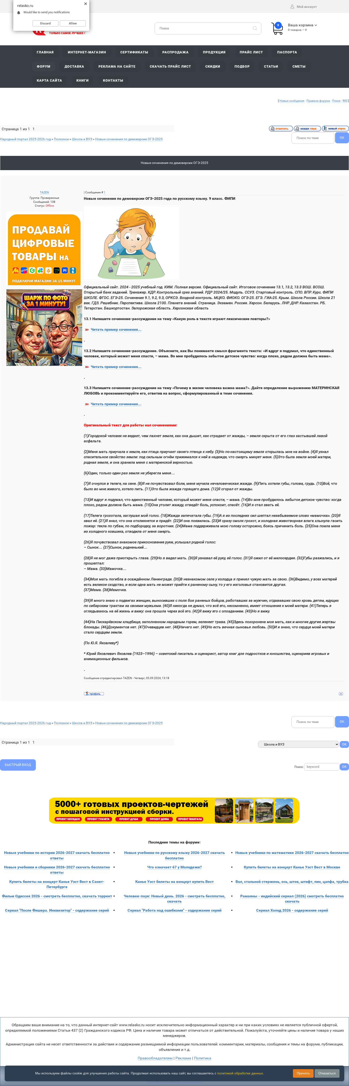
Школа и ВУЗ (82, 139)
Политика (202, 1058)
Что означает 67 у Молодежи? (174, 867)
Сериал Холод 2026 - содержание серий (292, 910)
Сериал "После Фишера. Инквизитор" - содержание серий (57, 910)
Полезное (61, 139)
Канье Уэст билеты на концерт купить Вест (174, 881)
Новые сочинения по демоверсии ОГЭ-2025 (129, 139)
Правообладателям (155, 1058)
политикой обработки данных (240, 1073)
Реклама (183, 1058)
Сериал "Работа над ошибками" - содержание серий (174, 910)
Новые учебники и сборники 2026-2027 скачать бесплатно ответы (57, 870)
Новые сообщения (291, 101)
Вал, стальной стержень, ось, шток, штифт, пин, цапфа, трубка (292, 881)
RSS (345, 101)
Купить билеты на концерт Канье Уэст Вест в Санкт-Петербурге (56, 884)
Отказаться (327, 1073)
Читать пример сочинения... (116, 329)
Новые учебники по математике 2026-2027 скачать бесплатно (292, 852)
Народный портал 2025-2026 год (25, 139)
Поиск (336, 101)
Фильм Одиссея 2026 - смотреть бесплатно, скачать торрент (57, 896)
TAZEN (44, 192)
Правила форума (318, 101)
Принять (303, 1073)
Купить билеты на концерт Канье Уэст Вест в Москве (292, 867)
